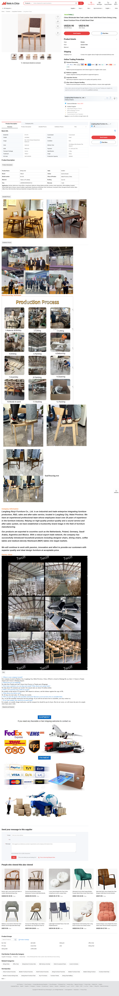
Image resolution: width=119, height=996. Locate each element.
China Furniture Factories (9, 971)
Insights (100, 984)
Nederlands (62, 986)
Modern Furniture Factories (26, 971)
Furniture (8, 11)
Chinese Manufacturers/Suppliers (40, 984)
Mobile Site (94, 984)
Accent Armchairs (73, 964)
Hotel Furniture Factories (42, 971)
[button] (83, 126)
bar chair (4, 943)
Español (27, 986)
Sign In (66, 116)
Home (3, 11)
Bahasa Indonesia (104, 986)
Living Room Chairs (27, 11)
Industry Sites (70, 984)
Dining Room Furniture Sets (29, 964)
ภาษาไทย (86, 986)
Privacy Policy (83, 989)
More (3, 978)
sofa (61, 946)
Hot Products (20, 984)
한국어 (72, 986)
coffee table (34, 948)
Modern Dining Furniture (89, 971)
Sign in (115, 4)
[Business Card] (115, 130)
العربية (68, 986)
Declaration (76, 989)
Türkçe (91, 986)
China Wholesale (53, 984)
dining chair (91, 946)
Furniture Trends (55, 975)
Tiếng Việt (96, 986)
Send (14, 857)
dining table (4, 948)
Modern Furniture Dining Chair (10, 975)
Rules (116, 8)
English (21, 986)
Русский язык (45, 986)
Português (32, 986)
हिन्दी (81, 986)
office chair (91, 943)
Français (38, 986)
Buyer (80, 8)
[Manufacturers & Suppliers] (10, 3)
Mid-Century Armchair (44, 964)
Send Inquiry (77, 33)
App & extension (98, 8)
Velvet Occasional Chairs (60, 964)
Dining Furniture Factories (58, 971)
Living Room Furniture (16, 11)
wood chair (33, 946)
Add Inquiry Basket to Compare (32, 63)
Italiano (51, 986)
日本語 (77, 986)
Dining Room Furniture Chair (28, 975)
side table (33, 943)
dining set (62, 943)
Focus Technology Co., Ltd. (49, 989)
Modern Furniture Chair (74, 971)
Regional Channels (79, 984)
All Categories (7, 8)
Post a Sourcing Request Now (46, 857)
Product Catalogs (24, 939)
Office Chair (16, 964)
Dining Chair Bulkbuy (67, 975)
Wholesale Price (61, 984)
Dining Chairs (6, 964)
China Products (27, 984)
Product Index (87, 984)
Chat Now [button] (105, 33)
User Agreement (68, 989)
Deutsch (56, 986)
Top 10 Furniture (43, 975)
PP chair (4, 946)
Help (88, 8)
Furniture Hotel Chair (104, 971)
